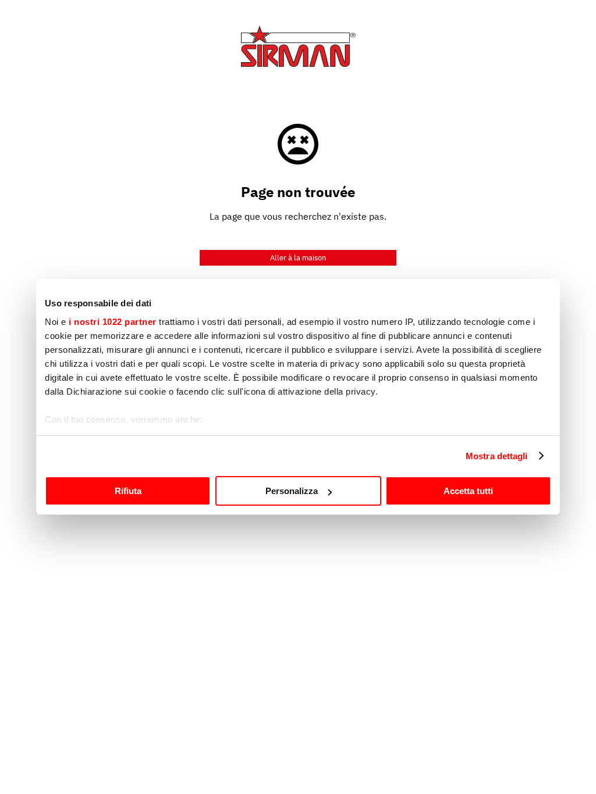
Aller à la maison (298, 258)
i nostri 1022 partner (113, 322)
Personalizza (291, 491)
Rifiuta (128, 491)
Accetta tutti (468, 491)
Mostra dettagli (497, 456)
